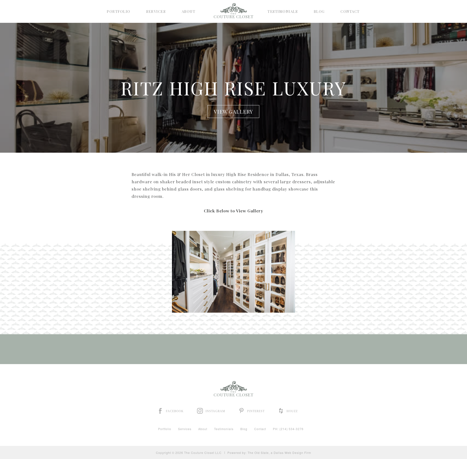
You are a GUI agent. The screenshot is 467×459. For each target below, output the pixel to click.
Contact (350, 11)
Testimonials (283, 11)
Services (156, 11)
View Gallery (233, 111)
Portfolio (118, 11)
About (189, 11)
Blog (319, 11)
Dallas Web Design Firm (292, 453)
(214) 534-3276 (291, 429)
